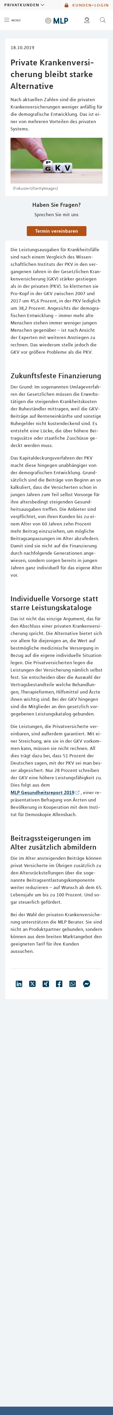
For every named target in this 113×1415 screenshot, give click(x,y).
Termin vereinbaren (56, 231)
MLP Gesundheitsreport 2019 (42, 792)
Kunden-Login (90, 5)
